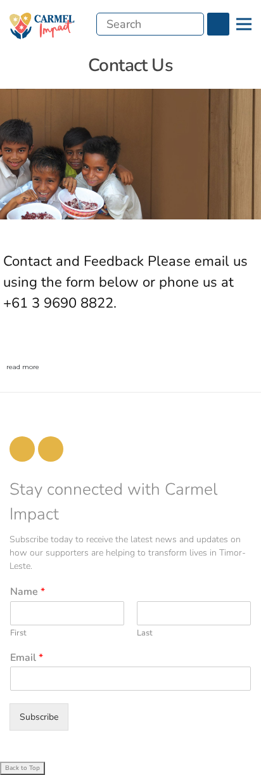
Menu (243, 24)
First (18, 633)
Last (145, 633)
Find (218, 24)
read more (22, 367)
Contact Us (130, 65)
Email (26, 658)
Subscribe (39, 717)
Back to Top (22, 768)
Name (27, 592)
